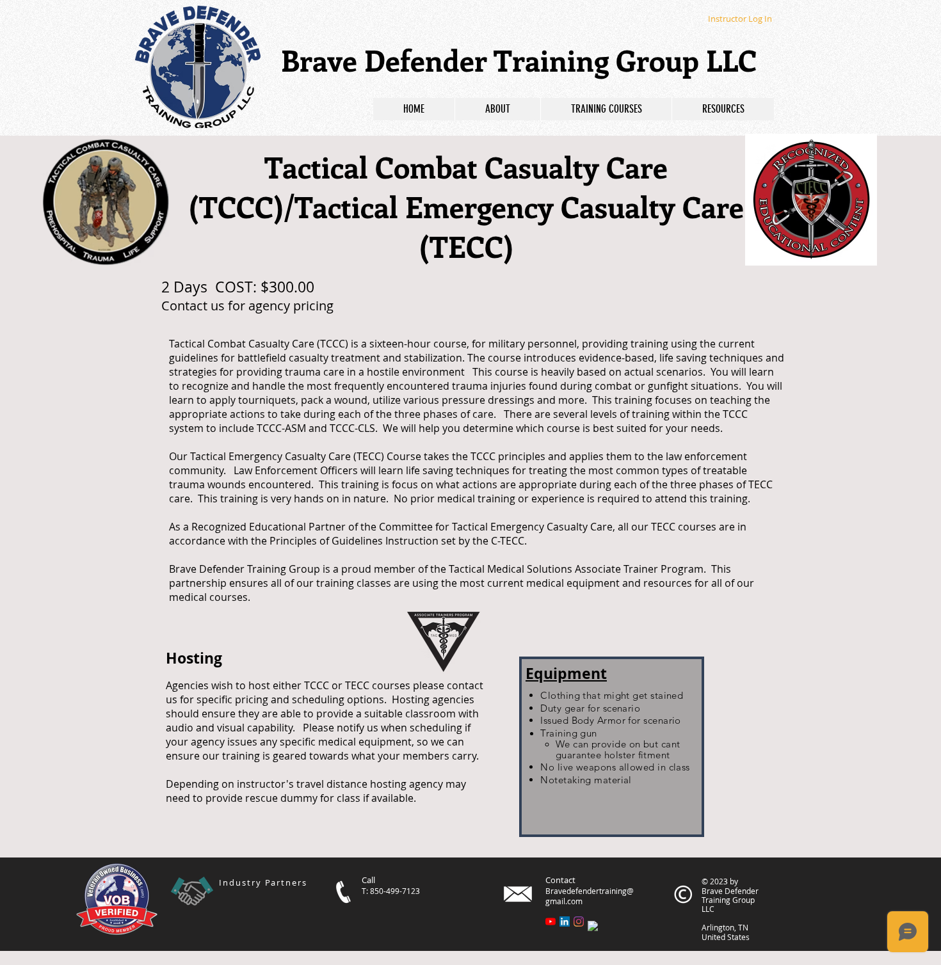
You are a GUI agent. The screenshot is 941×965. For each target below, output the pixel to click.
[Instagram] (579, 921)
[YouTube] (550, 921)
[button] (606, 109)
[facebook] (593, 926)
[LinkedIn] (564, 921)
